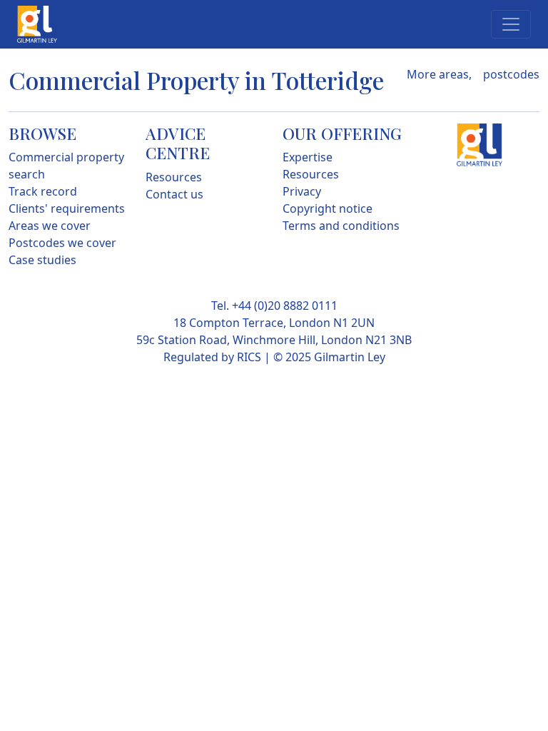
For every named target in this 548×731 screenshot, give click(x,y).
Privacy (302, 191)
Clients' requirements (67, 208)
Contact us (174, 194)
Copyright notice (327, 208)
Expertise (308, 157)
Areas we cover (50, 225)
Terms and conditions (341, 225)
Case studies (42, 260)
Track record (43, 191)
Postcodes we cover (62, 243)
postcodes (511, 74)
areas (454, 74)
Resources (174, 177)
